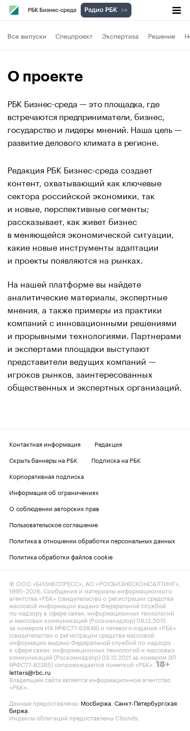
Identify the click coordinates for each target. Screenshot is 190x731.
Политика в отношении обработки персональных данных (92, 540)
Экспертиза (120, 35)
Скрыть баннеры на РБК (43, 459)
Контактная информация (45, 443)
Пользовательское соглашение (53, 524)
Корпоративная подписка (46, 475)
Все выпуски (26, 35)
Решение (161, 35)
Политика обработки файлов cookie (61, 556)
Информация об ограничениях (54, 491)
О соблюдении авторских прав (54, 507)
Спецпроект (74, 35)
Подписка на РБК (116, 459)
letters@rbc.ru (30, 671)
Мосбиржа (96, 702)
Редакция (108, 443)
